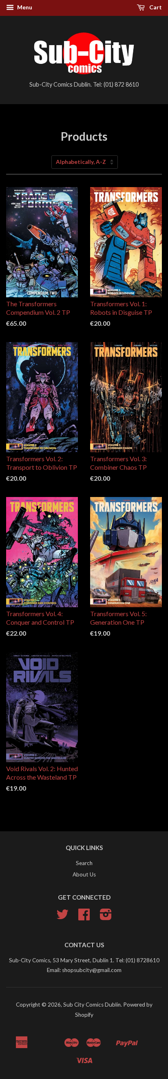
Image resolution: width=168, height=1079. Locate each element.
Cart (155, 7)
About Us (84, 874)
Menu (24, 7)
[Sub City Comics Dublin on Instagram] (105, 917)
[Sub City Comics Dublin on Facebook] (84, 917)
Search (84, 863)
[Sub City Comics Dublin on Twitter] (62, 917)
